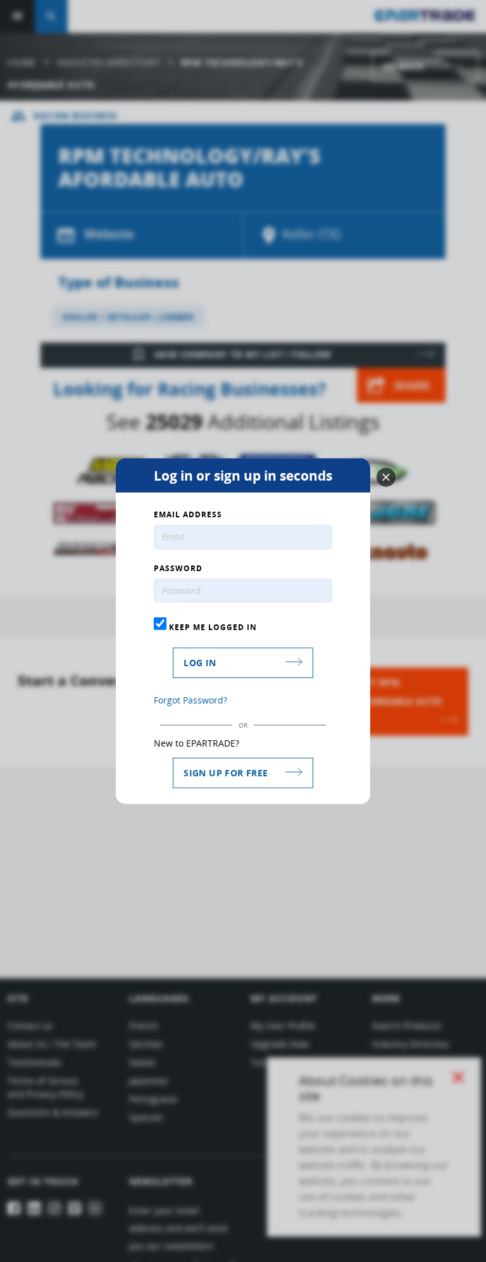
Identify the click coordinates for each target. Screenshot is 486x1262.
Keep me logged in (211, 627)
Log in (200, 663)
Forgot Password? (190, 700)
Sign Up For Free (226, 773)
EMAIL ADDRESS (188, 514)
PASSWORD (178, 568)
